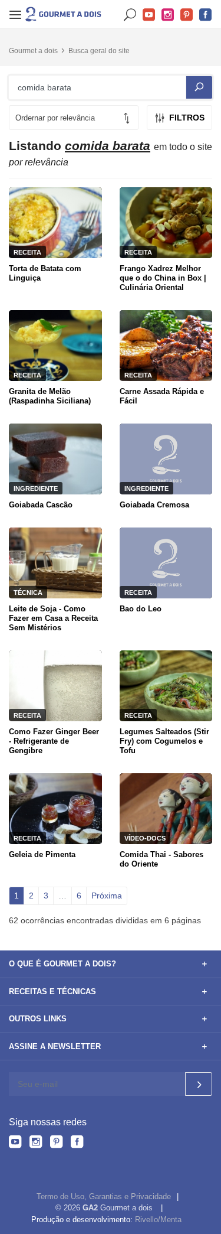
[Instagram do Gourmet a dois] (35, 1143)
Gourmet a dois (33, 51)
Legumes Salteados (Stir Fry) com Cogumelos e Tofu (164, 741)
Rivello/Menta (158, 1219)
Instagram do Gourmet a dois (167, 15)
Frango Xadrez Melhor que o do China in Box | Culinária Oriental (163, 278)
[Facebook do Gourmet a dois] (77, 1143)
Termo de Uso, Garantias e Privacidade (104, 1196)
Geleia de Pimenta (42, 854)
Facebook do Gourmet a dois (205, 15)
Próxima (106, 895)
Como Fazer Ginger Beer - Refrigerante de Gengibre (54, 741)
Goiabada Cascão (40, 504)
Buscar (130, 15)
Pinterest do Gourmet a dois (186, 15)
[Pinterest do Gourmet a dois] (56, 1143)
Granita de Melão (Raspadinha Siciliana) (50, 396)
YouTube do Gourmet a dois (149, 15)
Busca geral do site (99, 51)
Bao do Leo (140, 608)
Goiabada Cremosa (154, 504)
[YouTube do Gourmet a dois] (15, 1143)
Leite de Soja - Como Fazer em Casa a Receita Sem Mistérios (53, 618)
